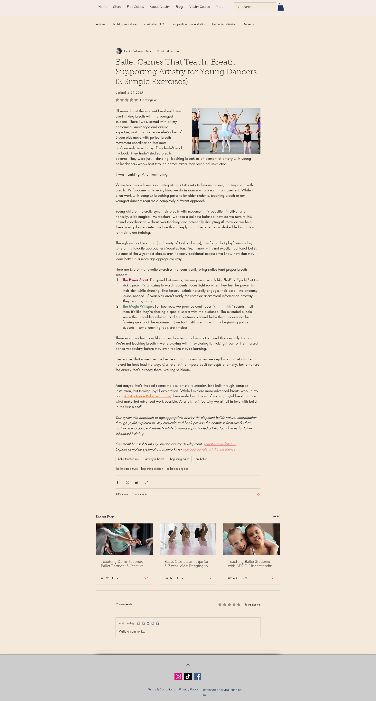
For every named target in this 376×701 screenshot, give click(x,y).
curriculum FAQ (154, 24)
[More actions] (258, 51)
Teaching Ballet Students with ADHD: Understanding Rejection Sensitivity (251, 564)
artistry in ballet (154, 459)
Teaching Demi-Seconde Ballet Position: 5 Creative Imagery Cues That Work (122, 564)
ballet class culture (124, 24)
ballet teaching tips (177, 468)
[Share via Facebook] (117, 482)
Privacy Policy (189, 689)
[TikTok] (188, 676)
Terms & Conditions (161, 689)
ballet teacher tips (128, 459)
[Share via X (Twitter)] (127, 482)
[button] (280, 7)
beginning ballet (179, 459)
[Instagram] (178, 676)
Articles (100, 24)
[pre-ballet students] (188, 539)
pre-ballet (201, 459)
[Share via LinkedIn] (136, 482)
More (247, 24)
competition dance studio (188, 24)
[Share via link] (146, 482)
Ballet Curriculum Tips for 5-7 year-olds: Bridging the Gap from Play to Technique (187, 564)
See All (276, 516)
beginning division (224, 24)
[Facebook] (197, 676)
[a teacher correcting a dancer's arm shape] (124, 539)
